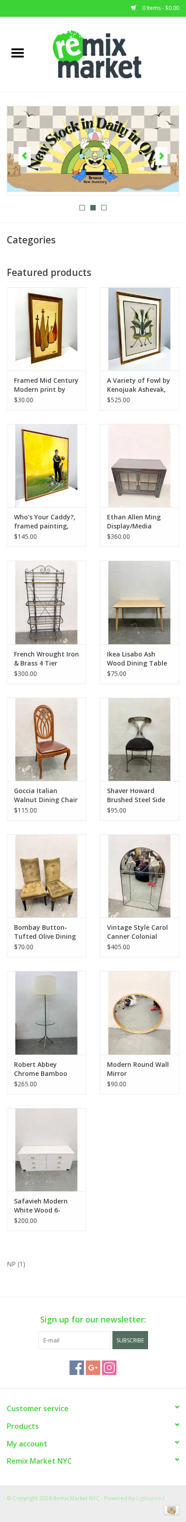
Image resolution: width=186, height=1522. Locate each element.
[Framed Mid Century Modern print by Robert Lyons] (46, 329)
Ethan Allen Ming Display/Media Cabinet (134, 522)
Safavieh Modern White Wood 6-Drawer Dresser (41, 1206)
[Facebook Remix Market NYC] (77, 1367)
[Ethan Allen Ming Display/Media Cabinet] (139, 465)
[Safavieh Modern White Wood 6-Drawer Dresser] (46, 1149)
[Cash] (170, 1509)
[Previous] (25, 156)
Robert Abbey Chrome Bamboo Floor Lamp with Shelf (40, 1069)
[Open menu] (17, 52)
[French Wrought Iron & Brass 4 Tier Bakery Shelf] (46, 602)
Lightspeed (150, 1498)
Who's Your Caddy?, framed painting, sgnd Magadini (44, 522)
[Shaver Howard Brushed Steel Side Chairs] (139, 739)
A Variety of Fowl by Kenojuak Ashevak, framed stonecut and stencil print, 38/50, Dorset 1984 (138, 385)
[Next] (161, 156)
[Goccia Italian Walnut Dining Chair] (46, 739)
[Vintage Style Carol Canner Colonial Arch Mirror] (139, 876)
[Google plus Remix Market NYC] (93, 1367)
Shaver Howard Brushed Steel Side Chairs (136, 795)
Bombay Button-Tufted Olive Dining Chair (45, 932)
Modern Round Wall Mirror (138, 1069)
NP (16, 1264)
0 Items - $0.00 (160, 8)
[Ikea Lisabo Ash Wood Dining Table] (139, 602)
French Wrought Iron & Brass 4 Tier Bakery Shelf (46, 659)
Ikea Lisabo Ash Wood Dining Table (137, 658)
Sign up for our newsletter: (93, 1319)
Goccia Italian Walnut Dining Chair (46, 795)
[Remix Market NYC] (110, 53)
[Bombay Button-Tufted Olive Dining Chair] (46, 876)
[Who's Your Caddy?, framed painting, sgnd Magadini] (46, 465)
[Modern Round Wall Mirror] (139, 1012)
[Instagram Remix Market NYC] (109, 1367)
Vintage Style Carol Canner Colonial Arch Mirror (137, 932)
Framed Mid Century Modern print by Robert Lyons (46, 385)
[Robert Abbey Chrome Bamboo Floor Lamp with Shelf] (46, 1012)
